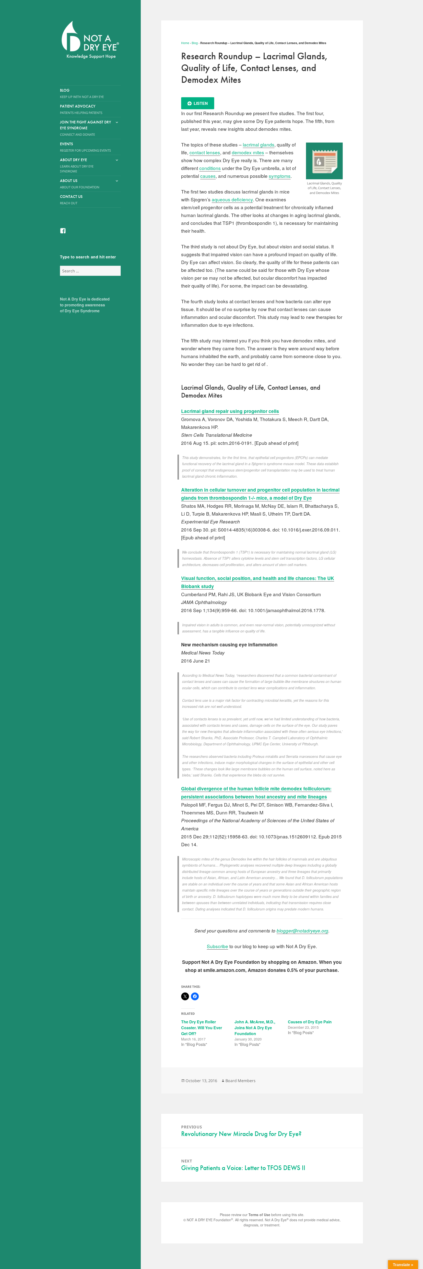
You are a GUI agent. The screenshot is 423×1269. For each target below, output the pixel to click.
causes (208, 175)
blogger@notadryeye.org (302, 930)
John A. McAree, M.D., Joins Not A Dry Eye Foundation (255, 1027)
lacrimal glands (258, 144)
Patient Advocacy (81, 109)
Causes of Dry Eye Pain (310, 1022)
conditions (210, 168)
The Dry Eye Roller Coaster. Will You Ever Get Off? (201, 1027)
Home (185, 43)
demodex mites (248, 152)
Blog (82, 93)
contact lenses (204, 152)
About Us (79, 183)
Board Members (240, 1080)
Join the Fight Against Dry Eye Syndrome (85, 128)
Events (85, 147)
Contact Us (71, 199)
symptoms (280, 175)
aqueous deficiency (232, 199)
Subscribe (217, 946)
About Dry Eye (77, 165)
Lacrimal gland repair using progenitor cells (230, 411)
